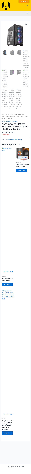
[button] (27, 13)
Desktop (8, 114)
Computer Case (16, 114)
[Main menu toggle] (27, 5)
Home (3, 114)
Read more (7, 284)
